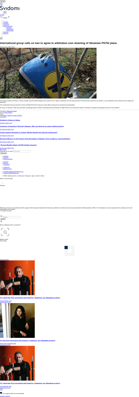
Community (6, 164)
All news (5, 22)
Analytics (5, 23)
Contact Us (6, 167)
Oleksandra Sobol (11, 111)
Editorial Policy (7, 169)
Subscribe (3, 153)
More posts (3, 149)
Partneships (9, 29)
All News (5, 156)
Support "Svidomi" (5, 396)
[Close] (1, 390)
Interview (5, 32)
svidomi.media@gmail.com (11, 173)
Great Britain (3, 115)
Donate (2, 15)
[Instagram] (1, 5)
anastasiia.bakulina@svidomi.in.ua (13, 171)
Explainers (6, 25)
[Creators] (3, 214)
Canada (14, 115)
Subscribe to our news (6, 151)
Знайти (3, 219)
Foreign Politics (7, 112)
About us (5, 33)
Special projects (7, 159)
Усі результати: (4, 259)
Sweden (19, 115)
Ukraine (9, 115)
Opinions (9, 27)
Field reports (10, 30)
